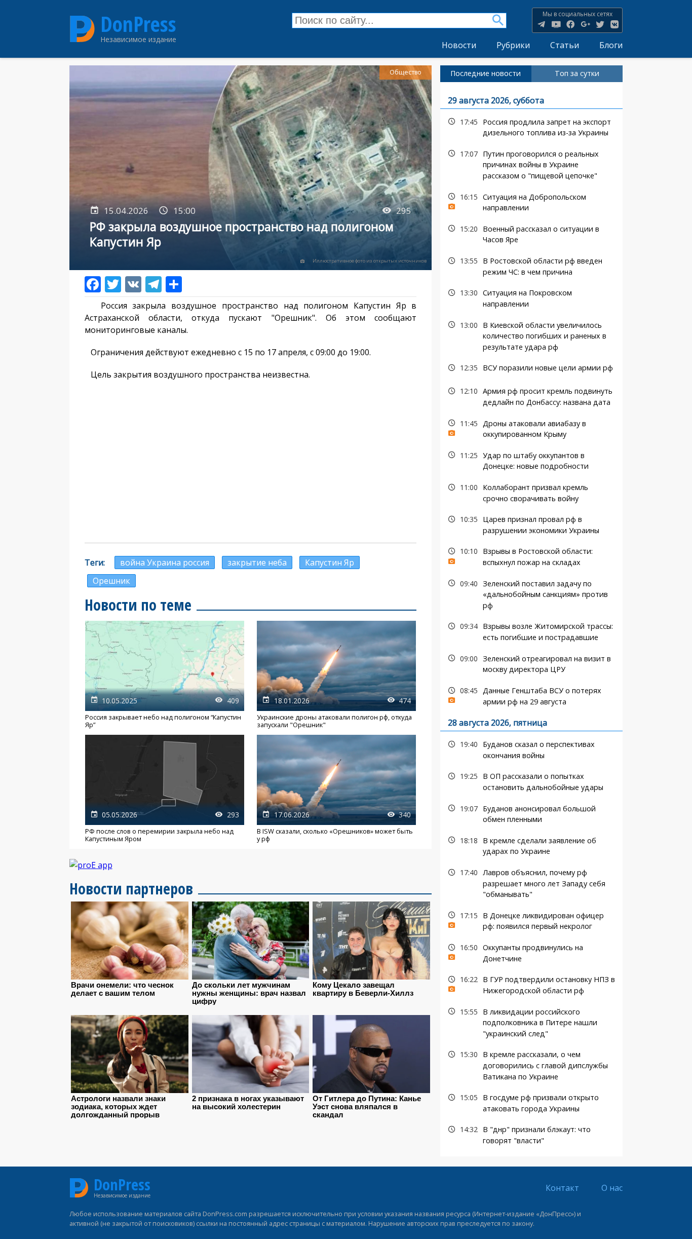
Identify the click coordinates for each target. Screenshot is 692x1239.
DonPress (138, 24)
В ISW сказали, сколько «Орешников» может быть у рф (336, 788)
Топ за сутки (577, 73)
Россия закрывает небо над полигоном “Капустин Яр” (165, 674)
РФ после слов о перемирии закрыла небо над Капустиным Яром (165, 788)
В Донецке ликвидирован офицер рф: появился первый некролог (531, 919)
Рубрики (513, 45)
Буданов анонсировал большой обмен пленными (531, 813)
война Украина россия (164, 562)
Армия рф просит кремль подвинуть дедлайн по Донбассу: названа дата (531, 395)
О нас (612, 1187)
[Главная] (82, 29)
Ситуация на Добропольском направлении (531, 201)
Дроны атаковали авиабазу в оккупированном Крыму (531, 427)
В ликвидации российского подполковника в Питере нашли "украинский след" (531, 1021)
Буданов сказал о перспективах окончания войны (531, 748)
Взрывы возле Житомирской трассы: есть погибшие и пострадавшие (531, 630)
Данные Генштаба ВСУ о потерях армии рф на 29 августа (531, 694)
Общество (405, 72)
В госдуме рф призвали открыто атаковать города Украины (531, 1101)
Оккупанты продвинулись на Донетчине (531, 951)
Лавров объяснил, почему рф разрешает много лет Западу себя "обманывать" (531, 882)
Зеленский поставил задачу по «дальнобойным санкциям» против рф (531, 593)
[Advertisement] (251, 462)
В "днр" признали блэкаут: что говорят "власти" (531, 1133)
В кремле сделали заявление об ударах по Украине (531, 844)
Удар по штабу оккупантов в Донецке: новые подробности (531, 459)
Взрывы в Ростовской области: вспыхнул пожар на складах (531, 555)
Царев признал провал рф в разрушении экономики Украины (531, 523)
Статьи (564, 45)
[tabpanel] (531, 619)
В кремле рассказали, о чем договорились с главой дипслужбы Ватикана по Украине (531, 1064)
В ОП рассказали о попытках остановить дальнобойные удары (531, 780)
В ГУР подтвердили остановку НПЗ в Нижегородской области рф (531, 983)
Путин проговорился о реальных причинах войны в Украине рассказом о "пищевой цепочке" (531, 163)
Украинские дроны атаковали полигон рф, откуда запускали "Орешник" (336, 674)
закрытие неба (257, 562)
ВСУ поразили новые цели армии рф (531, 367)
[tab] (485, 73)
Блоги (611, 45)
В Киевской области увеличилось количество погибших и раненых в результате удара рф (531, 335)
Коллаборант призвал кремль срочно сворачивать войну (531, 491)
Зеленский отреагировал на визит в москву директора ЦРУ (531, 663)
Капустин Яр (329, 562)
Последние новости (485, 73)
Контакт (562, 1187)
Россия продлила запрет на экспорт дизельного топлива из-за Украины (531, 126)
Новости (459, 45)
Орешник (111, 580)
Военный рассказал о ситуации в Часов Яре (531, 233)
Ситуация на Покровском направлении (531, 297)
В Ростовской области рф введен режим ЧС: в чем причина (531, 265)
